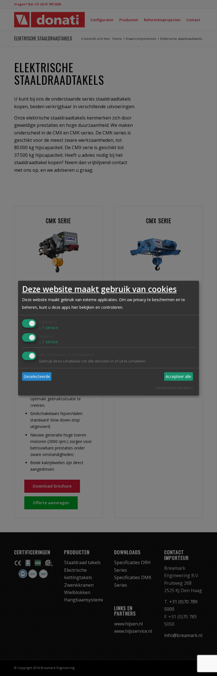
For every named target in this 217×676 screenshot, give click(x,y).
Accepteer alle (178, 376)
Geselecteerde (37, 376)
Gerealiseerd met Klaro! (174, 387)
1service (48, 327)
